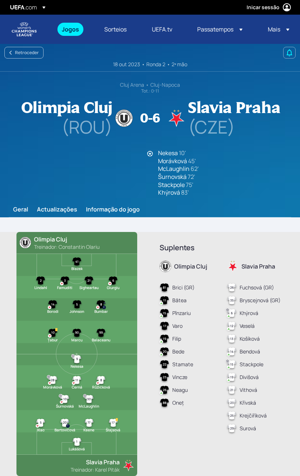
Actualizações (57, 209)
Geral (20, 209)
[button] (219, 29)
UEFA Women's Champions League (24, 29)
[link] (70, 29)
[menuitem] (74, 29)
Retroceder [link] (27, 52)
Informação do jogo (113, 209)
